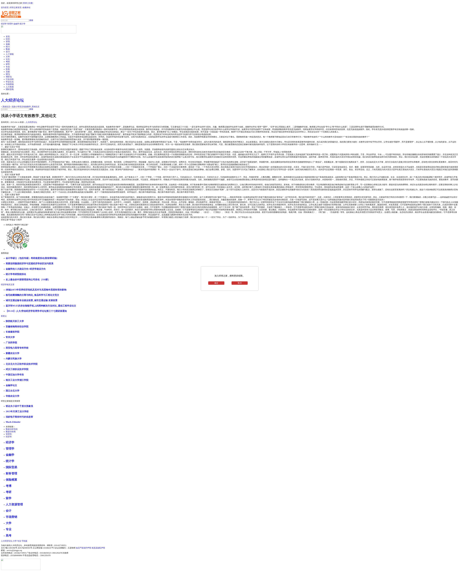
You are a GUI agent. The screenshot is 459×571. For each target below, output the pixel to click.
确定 (216, 283)
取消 (240, 283)
